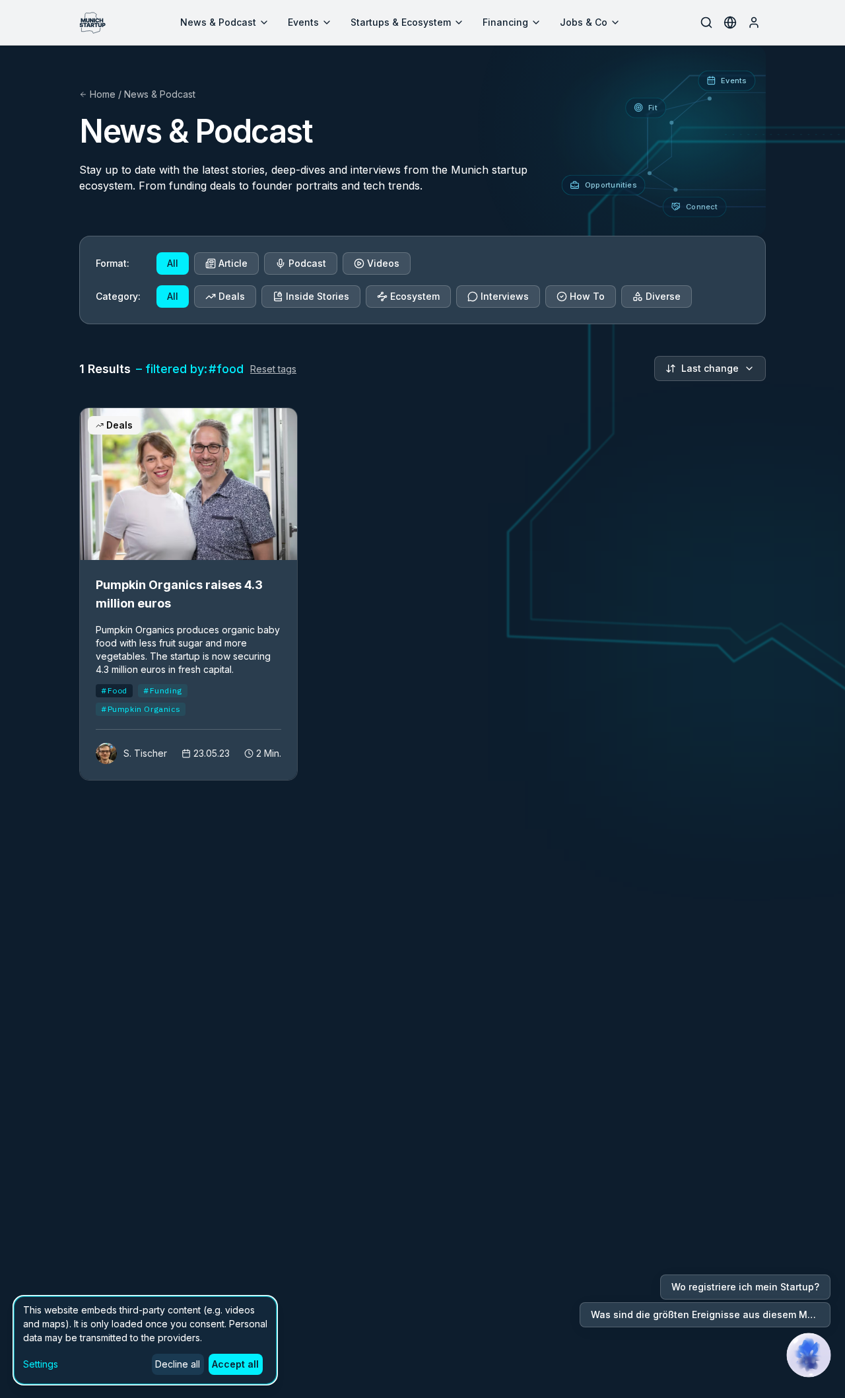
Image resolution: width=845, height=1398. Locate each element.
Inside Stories (317, 296)
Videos (383, 263)
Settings (40, 1364)
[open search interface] (706, 22)
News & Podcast (218, 22)
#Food (114, 690)
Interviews (505, 296)
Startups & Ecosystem (401, 22)
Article (233, 263)
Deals (232, 296)
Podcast (307, 263)
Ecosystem (415, 296)
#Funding (162, 690)
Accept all (235, 1364)
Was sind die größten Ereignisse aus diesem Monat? (710, 1314)
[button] (809, 1355)
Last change (710, 368)
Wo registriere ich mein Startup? (745, 1286)
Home (103, 94)
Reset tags (273, 368)
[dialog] (145, 1340)
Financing (505, 22)
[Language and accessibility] (730, 22)
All (172, 263)
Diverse (663, 296)
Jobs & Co (583, 22)
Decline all (177, 1364)
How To (587, 296)
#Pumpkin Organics (140, 709)
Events (303, 22)
